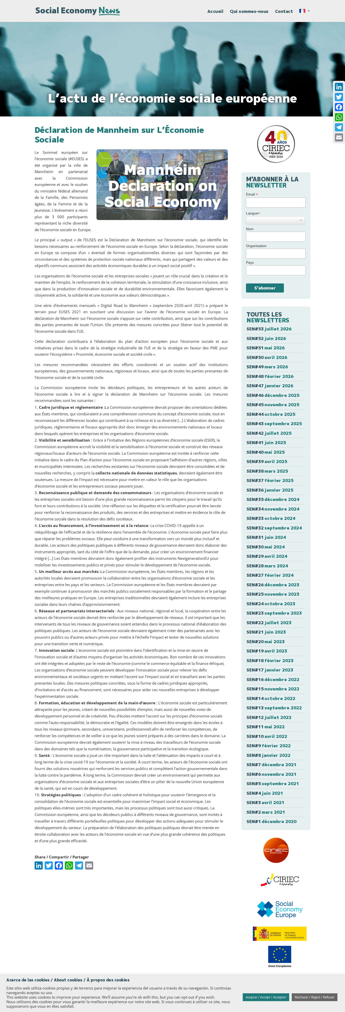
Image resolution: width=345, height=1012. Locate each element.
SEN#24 (271, 604)
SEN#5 (273, 783)
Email (252, 194)
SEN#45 (273, 404)
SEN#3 (265, 802)
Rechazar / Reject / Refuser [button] (314, 997)
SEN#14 (271, 698)
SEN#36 (270, 490)
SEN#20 (266, 641)
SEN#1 (272, 821)
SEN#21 (266, 632)
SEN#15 (273, 689)
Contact (284, 12)
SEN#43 (274, 423)
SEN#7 (272, 764)
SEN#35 (273, 499)
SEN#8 (268, 755)
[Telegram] (339, 127)
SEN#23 (274, 613)
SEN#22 (269, 622)
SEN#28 (267, 566)
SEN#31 (266, 537)
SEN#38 (267, 471)
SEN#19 (267, 651)
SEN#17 (270, 670)
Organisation (256, 246)
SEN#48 (270, 376)
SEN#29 (267, 556)
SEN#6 (272, 774)
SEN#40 (266, 452)
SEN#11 (266, 727)
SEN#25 (273, 594)
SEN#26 (273, 585)
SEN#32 (274, 528)
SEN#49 (267, 367)
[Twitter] (339, 97)
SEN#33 (271, 518)
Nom (250, 229)
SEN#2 (266, 812)
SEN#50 (267, 357)
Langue (253, 213)
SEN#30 (266, 547)
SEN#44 (271, 414)
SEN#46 (273, 395)
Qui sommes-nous (249, 12)
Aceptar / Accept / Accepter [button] (266, 997)
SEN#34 (273, 509)
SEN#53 (269, 329)
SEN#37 (270, 480)
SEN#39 (267, 461)
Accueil (215, 12)
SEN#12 (269, 717)
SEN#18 (270, 660)
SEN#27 (270, 575)
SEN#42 (269, 433)
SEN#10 (267, 736)
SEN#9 (269, 746)
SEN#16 (273, 679)
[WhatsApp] (339, 117)
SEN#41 (266, 442)
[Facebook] (339, 107)
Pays (250, 262)
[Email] (339, 137)
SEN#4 (265, 793)
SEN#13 (274, 708)
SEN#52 (266, 338)
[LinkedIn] (339, 87)
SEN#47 (270, 386)
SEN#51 (266, 348)
